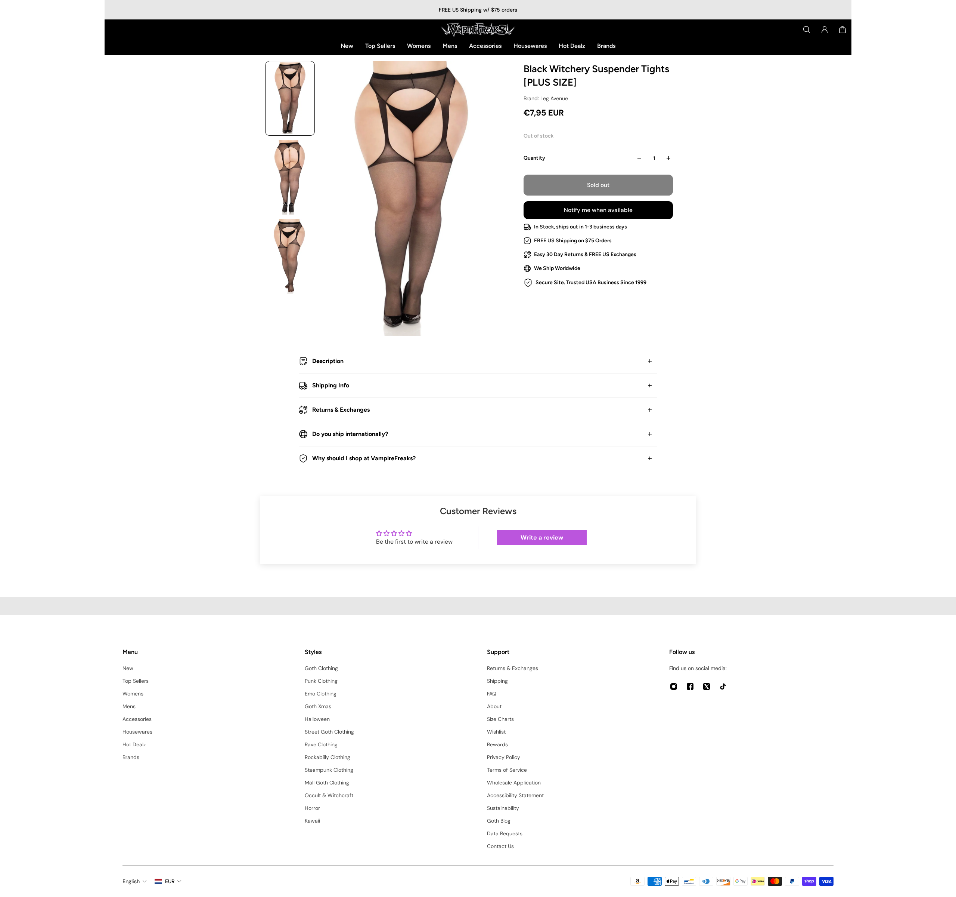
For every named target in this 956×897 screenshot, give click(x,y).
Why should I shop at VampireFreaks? (364, 458)
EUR (169, 881)
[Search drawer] (807, 29)
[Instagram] (673, 686)
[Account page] (825, 29)
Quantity (534, 158)
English (131, 881)
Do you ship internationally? (350, 433)
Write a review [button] (542, 537)
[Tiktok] (723, 686)
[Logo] (478, 29)
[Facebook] (690, 686)
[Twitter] (706, 686)
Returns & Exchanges (341, 409)
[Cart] (842, 29)
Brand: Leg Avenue (546, 98)
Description (328, 361)
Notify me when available (598, 210)
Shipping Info (330, 385)
